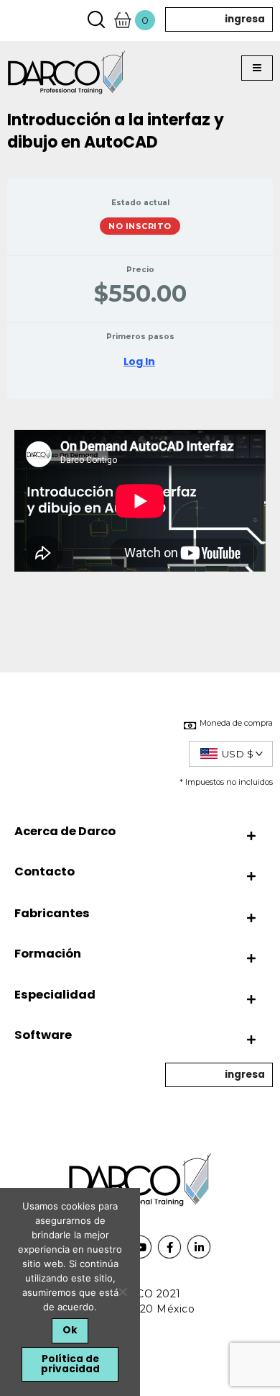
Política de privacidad (70, 1364)
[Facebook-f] (169, 1247)
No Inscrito (140, 226)
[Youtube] (140, 1247)
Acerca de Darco (65, 831)
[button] (257, 68)
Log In (139, 361)
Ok (70, 1330)
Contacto (44, 871)
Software (43, 1035)
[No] (122, 1291)
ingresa (245, 19)
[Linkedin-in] (199, 1247)
